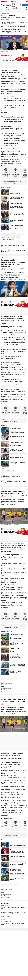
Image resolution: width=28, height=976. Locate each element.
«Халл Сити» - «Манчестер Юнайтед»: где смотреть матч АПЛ (13, 908)
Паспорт (3, 239)
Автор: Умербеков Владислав (10, 22)
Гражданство (19, 237)
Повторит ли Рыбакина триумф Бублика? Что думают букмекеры (13, 246)
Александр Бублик (10, 239)
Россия (3, 235)
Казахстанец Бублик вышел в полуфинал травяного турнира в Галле (13, 251)
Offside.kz (10, 33)
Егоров (9, 70)
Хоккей (14, 1)
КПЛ (2, 8)
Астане (20, 156)
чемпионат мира (5, 679)
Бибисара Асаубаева (11, 470)
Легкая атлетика (13, 679)
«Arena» (4, 181)
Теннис (14, 6)
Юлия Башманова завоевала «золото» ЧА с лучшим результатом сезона (13, 690)
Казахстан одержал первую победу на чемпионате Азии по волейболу (13, 482)
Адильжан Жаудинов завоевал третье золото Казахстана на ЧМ (11, 477)
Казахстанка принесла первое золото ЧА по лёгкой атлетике (12, 918)
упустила (4, 130)
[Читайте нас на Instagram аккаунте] (5, 957)
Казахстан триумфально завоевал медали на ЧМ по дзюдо (13, 685)
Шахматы (4, 470)
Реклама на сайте (12, 972)
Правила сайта (20, 972)
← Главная (3, 13)
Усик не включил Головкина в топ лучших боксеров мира (12, 924)
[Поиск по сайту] (17, 5)
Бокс (13, 3)
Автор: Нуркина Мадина (9, 268)
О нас (2, 972)
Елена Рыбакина (14, 233)
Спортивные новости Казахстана (13, 235)
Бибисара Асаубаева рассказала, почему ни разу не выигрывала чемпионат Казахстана (13, 913)
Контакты (6, 972)
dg (26, 956)
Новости (8, 257)
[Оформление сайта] (20, 5)
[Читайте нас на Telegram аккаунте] (7, 957)
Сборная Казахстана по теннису (8, 237)
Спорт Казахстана (5, 233)
